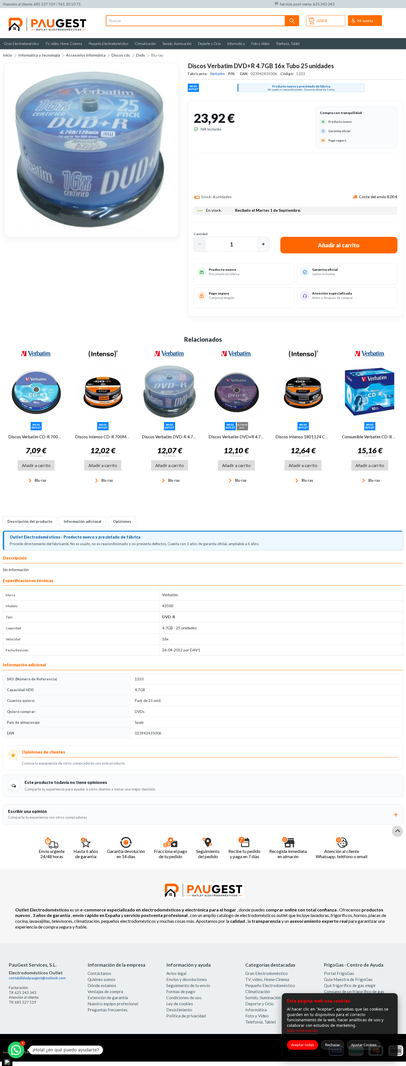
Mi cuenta (365, 20)
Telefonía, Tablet (288, 43)
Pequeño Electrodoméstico (108, 43)
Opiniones (122, 521)
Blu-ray (157, 55)
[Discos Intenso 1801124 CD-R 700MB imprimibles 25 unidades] (303, 391)
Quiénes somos (101, 979)
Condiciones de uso (184, 997)
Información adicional (82, 521)
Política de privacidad (186, 1015)
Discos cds (121, 55)
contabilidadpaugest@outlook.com (37, 978)
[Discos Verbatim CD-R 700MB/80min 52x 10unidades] (36, 391)
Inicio (7, 55)
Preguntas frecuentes (108, 1009)
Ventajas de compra (105, 991)
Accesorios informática (86, 55)
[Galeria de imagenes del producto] (91, 150)
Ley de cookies (179, 1003)
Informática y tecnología (39, 55)
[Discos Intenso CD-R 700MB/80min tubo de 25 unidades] (103, 391)
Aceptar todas (302, 1044)
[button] (199, 244)
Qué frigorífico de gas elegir (350, 985)
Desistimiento (179, 1009)
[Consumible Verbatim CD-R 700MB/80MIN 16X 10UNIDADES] (369, 391)
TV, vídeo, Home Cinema (63, 43)
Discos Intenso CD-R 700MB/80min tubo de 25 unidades (127, 436)
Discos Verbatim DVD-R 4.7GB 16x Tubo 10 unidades (191, 436)
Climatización (145, 43)
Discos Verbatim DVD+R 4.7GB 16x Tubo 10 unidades (258, 436)
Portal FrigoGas (339, 973)
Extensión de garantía (108, 997)
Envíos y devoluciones (186, 979)
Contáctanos (99, 973)
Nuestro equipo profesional (113, 1003)
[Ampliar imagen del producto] (91, 150)
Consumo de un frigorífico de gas (354, 991)
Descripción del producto (29, 521)
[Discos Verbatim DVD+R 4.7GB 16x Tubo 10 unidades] (236, 391)
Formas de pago (180, 991)
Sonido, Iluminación (176, 43)
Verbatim (218, 73)
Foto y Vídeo (260, 43)
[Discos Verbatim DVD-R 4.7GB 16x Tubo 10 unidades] (169, 391)
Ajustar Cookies (363, 1044)
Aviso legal (176, 973)
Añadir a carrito (36, 465)
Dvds (140, 55)
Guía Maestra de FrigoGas (348, 979)
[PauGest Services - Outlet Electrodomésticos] (47, 19)
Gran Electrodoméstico (21, 43)
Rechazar (332, 1044)
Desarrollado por (26, 1052)
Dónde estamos (102, 985)
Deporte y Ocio (209, 43)
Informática (236, 43)
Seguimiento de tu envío (188, 985)
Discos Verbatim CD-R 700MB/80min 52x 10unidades (58, 436)
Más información (302, 1030)
